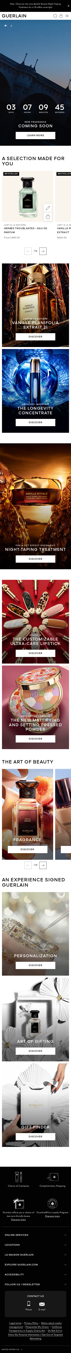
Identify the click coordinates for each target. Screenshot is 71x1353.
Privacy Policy (31, 1323)
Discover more (18, 1220)
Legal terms (15, 1323)
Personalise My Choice (37, 1327)
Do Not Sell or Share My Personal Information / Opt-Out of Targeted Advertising (35, 1335)
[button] (68, 6)
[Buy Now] (48, 217)
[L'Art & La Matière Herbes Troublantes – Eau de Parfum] (27, 196)
